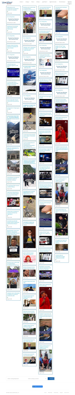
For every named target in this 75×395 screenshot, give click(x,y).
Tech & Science (62, 1)
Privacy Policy (56, 392)
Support (61, 392)
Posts (32, 1)
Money (38, 1)
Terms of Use (66, 392)
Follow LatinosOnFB (37, 386)
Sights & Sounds (53, 1)
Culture (21, 1)
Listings (27, 1)
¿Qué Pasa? (44, 1)
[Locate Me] (46, 378)
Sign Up (69, 2)
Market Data (50, 392)
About (45, 392)
